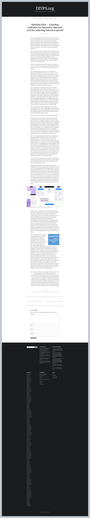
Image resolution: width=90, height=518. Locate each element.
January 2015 (29, 490)
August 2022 (29, 417)
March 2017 (28, 465)
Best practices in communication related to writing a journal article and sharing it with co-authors (57, 349)
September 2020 (29, 433)
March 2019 (28, 441)
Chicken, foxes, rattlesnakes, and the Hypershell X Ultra (57, 365)
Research (55, 18)
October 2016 (29, 470)
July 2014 (28, 498)
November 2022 (29, 413)
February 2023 (29, 409)
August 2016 (29, 473)
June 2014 (28, 499)
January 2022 (29, 425)
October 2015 (29, 482)
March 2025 (28, 387)
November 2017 (29, 454)
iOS (52, 284)
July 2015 (28, 485)
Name (32, 325)
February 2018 (29, 452)
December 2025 (29, 380)
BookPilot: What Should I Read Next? (34, 301)
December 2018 (29, 444)
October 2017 (29, 456)
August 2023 (29, 401)
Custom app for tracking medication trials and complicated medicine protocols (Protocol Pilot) (45, 349)
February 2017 (29, 466)
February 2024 (29, 395)
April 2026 (28, 376)
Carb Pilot (44, 278)
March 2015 (28, 487)
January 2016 (29, 478)
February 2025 (29, 388)
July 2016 (28, 474)
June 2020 (28, 436)
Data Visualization (46, 290)
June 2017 (28, 461)
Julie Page (53, 358)
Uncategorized (42, 384)
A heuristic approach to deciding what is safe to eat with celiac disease (44, 358)
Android (56, 284)
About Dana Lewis (40, 18)
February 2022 (29, 424)
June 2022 (28, 420)
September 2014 (29, 495)
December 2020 (29, 432)
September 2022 (29, 416)
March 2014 (28, 503)
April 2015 (28, 486)
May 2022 (28, 421)
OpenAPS (41, 381)
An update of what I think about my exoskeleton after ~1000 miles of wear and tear (45, 355)
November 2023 (29, 399)
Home (34, 18)
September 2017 (29, 457)
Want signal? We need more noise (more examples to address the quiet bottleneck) (45, 362)
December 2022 (29, 412)
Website (32, 333)
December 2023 (29, 397)
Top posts (46, 18)
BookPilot (39, 273)
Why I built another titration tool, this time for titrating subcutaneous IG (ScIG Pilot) (45, 352)
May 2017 (28, 462)
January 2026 (29, 379)
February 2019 (29, 442)
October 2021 (29, 429)
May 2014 (28, 501)
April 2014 (28, 502)
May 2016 (28, 477)
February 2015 (29, 489)
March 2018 (28, 450)
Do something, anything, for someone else (54, 301)
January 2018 (29, 453)
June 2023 (28, 404)
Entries (54, 375)
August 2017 (29, 458)
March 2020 (28, 437)
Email (32, 329)
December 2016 (29, 469)
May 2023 (28, 405)
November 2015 (29, 481)
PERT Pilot (43, 284)
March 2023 (28, 408)
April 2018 (28, 449)
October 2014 (29, 494)
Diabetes (41, 376)
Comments (54, 376)
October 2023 (29, 400)
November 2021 (29, 428)
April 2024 (28, 393)
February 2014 (29, 505)
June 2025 (28, 383)
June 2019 (28, 440)
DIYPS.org (45, 8)
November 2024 (29, 391)
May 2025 (28, 384)
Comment (32, 314)
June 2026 (28, 375)
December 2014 (29, 491)
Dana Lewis (48, 33)
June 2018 (28, 448)
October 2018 (29, 445)
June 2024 (28, 392)
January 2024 (29, 396)
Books (51, 18)
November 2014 (29, 493)
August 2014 (29, 497)
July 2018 (28, 446)
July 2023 (28, 403)
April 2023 (28, 407)
